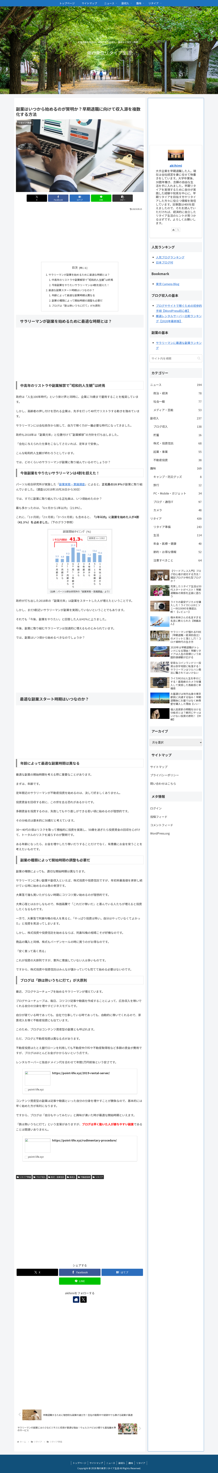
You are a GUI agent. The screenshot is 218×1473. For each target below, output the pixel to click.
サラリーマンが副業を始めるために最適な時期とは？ (79, 275)
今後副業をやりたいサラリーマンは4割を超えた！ (80, 285)
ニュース (110, 1463)
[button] (122, 198)
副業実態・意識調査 (72, 484)
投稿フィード (158, 817)
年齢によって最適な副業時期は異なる (73, 295)
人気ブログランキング (170, 257)
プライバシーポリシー (164, 775)
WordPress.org (160, 833)
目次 (75, 267)
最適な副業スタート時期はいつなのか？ (71, 290)
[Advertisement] (80, 235)
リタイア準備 (25, 1177)
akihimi (176, 165)
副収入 (72, 1177)
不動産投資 (85, 1177)
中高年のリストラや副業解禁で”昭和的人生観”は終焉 (82, 280)
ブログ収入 (41, 1177)
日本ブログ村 (164, 262)
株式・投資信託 (57, 1177)
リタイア (99, 1177)
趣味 (130, 1463)
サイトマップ (158, 767)
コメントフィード (161, 825)
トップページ (79, 1463)
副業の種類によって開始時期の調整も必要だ (77, 300)
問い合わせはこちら (163, 783)
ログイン (156, 808)
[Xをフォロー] (83, 1299)
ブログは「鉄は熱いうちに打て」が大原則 (76, 305)
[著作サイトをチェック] (76, 1299)
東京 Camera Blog (167, 284)
